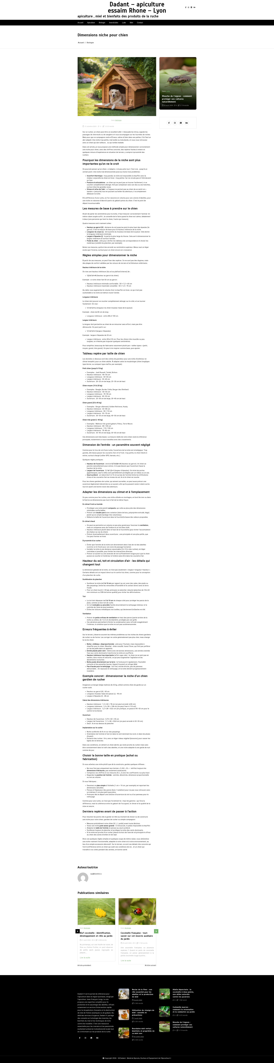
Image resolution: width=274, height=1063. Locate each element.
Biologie (102, 23)
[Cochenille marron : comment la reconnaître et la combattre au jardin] (164, 1012)
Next (156, 931)
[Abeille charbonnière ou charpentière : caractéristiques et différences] (137, 911)
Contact (140, 23)
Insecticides (113, 23)
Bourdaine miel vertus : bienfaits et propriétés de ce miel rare (143, 1030)
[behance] (194, 7)
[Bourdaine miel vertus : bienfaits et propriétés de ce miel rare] (123, 1035)
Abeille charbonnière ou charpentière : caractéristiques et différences (136, 936)
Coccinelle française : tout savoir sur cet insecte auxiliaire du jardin (96, 936)
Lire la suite (85, 961)
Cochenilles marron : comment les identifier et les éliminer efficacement (176, 99)
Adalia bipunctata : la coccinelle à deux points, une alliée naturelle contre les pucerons (183, 993)
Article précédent (84, 965)
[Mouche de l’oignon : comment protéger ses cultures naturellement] (164, 1027)
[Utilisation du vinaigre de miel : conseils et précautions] (123, 1016)
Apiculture (91, 23)
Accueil (80, 23)
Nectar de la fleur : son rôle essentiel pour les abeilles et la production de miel (142, 993)
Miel (131, 23)
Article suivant (150, 965)
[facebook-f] (185, 7)
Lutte (124, 23)
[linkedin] (191, 7)
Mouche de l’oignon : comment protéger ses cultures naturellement (183, 1024)
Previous (77, 931)
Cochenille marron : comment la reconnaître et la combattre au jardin (184, 1009)
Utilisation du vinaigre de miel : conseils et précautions (143, 1012)
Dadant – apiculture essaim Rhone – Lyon (137, 7)
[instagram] (188, 7)
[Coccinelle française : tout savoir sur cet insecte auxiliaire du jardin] (96, 911)
